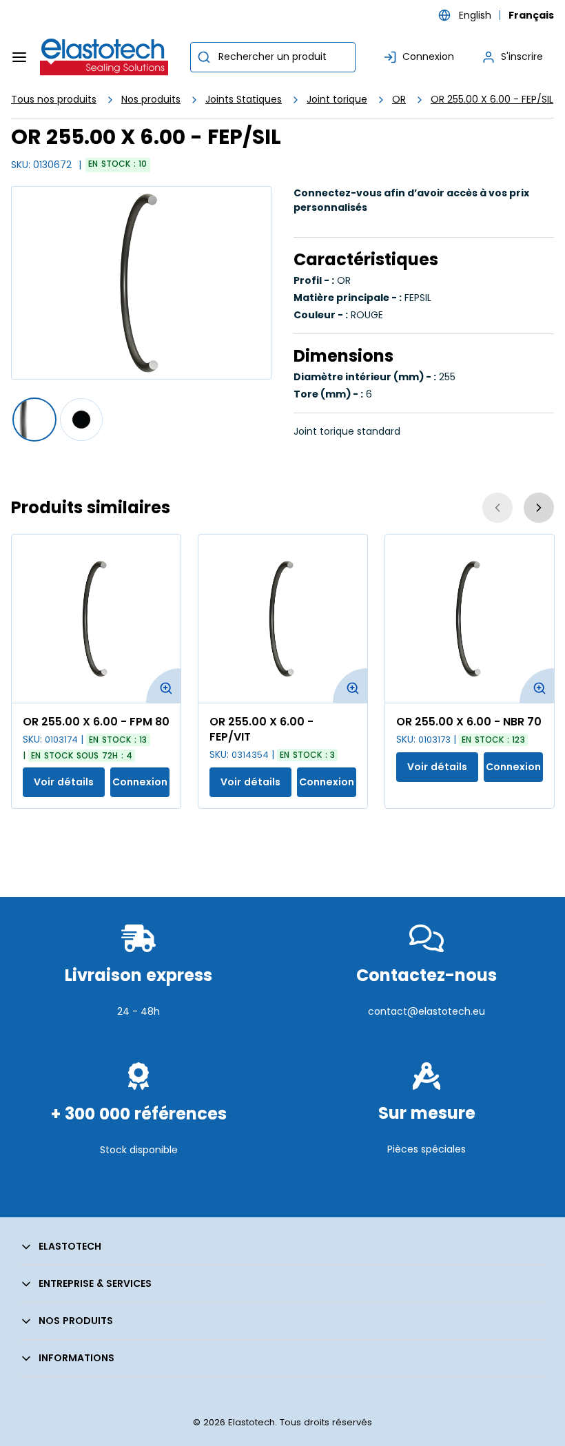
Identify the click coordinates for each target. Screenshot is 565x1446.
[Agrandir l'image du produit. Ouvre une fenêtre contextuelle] (163, 685)
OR (399, 99)
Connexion (139, 782)
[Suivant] (539, 508)
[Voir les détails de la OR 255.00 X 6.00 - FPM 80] (96, 619)
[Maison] (105, 57)
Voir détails (64, 782)
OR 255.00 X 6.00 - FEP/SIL (492, 99)
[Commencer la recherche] (204, 57)
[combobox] (273, 57)
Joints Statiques (243, 99)
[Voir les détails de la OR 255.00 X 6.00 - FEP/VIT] (282, 619)
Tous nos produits (53, 99)
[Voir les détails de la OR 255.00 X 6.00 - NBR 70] (469, 619)
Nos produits (151, 99)
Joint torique (337, 99)
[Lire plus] (138, 1044)
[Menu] (19, 57)
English (475, 15)
